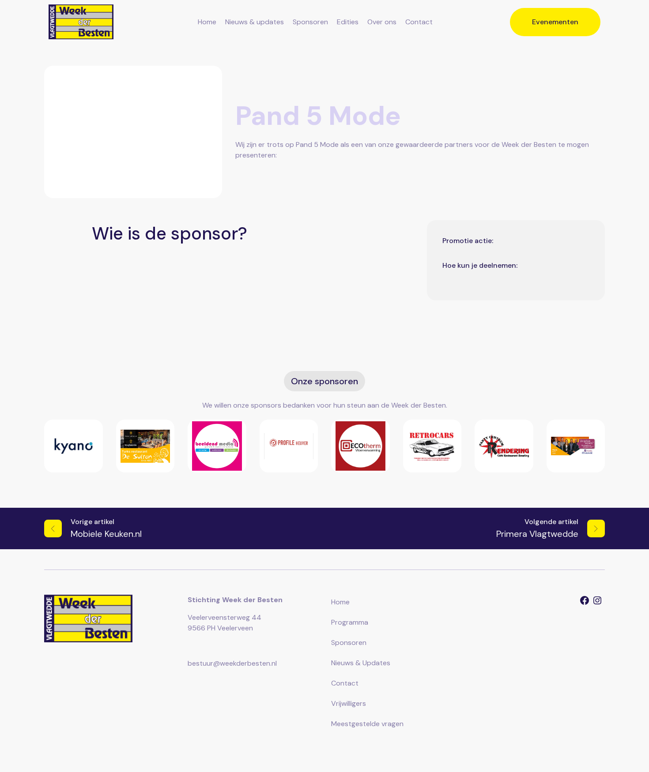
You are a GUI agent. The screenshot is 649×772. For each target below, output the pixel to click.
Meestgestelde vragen (367, 723)
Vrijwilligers (348, 703)
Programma (349, 622)
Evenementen (555, 21)
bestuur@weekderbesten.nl (232, 663)
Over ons (381, 21)
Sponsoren (310, 21)
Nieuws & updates (254, 21)
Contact (419, 21)
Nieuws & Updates (360, 662)
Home (207, 21)
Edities (347, 21)
